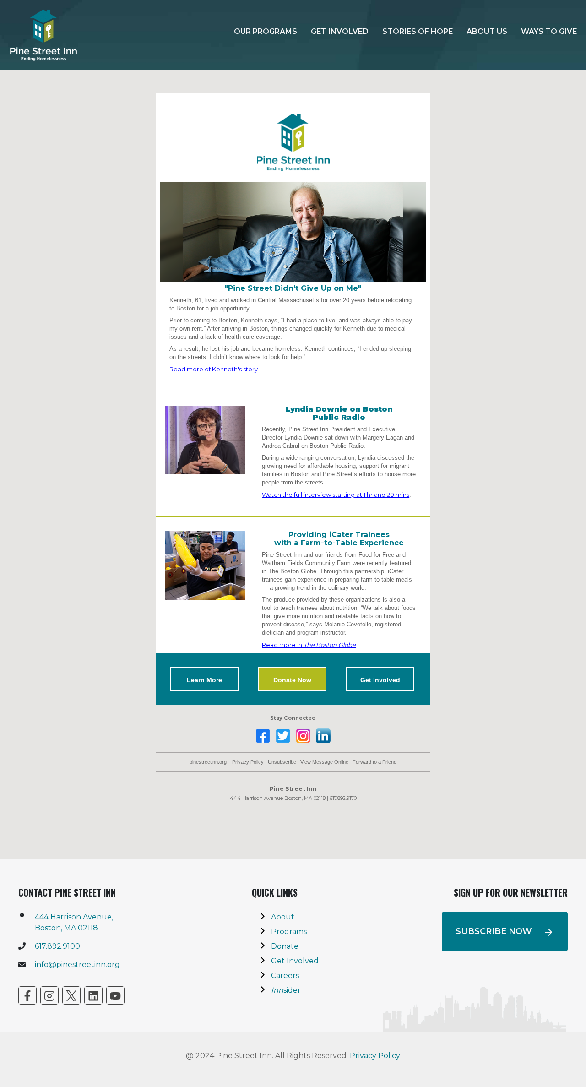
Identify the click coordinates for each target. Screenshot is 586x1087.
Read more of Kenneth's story (213, 369)
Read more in (309, 644)
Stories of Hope (417, 31)
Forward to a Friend (374, 762)
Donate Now (292, 680)
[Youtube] (115, 995)
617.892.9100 (57, 946)
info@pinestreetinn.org (77, 964)
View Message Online (324, 762)
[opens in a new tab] (27, 995)
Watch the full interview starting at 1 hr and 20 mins (335, 494)
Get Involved (340, 31)
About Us (487, 31)
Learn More (204, 680)
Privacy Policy (248, 762)
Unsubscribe (282, 762)
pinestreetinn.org (208, 762)
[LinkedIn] (93, 995)
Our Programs (265, 31)
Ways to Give (549, 31)
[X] (71, 995)
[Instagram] (49, 995)
